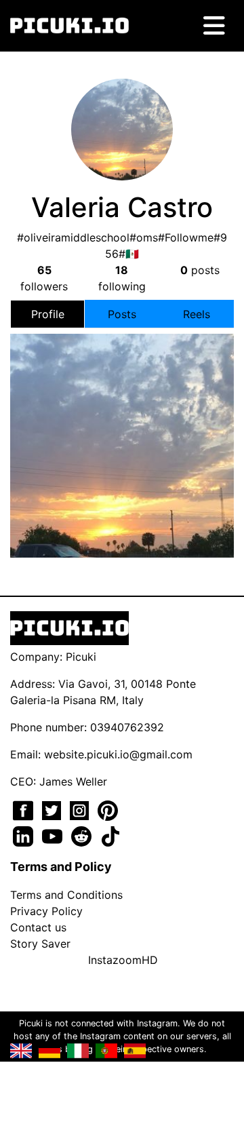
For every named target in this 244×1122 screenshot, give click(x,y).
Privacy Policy (46, 911)
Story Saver (40, 943)
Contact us (38, 927)
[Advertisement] (122, 419)
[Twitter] (53, 809)
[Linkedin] (24, 835)
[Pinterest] (108, 809)
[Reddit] (83, 835)
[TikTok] (110, 835)
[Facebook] (24, 809)
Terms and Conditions (66, 895)
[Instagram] (81, 809)
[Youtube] (53, 835)
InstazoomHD (123, 960)
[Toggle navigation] (214, 25)
